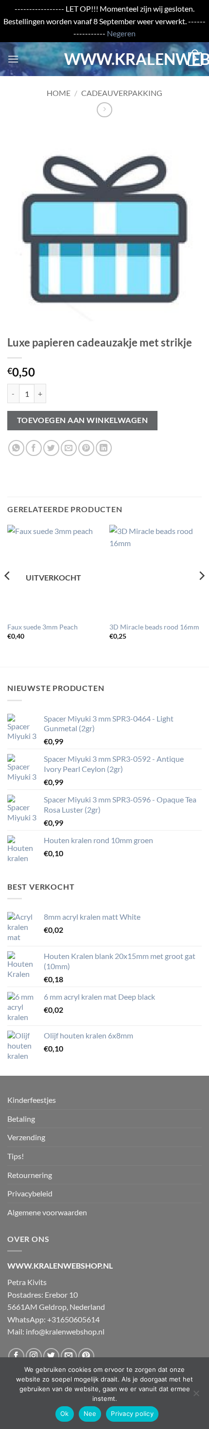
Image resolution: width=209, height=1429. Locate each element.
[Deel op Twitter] (51, 448)
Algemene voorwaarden (47, 1212)
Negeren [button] (121, 33)
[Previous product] (104, 109)
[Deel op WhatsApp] (16, 448)
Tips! (15, 1156)
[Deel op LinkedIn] (104, 448)
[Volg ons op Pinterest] (86, 1356)
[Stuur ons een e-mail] (69, 1356)
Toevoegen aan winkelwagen (82, 420)
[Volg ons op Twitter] (51, 1356)
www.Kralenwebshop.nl (104, 59)
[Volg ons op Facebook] (16, 1356)
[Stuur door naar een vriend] (69, 448)
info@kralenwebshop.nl (65, 1331)
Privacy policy (132, 1413)
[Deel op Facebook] (34, 448)
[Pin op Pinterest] (86, 448)
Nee (90, 1413)
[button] (13, 59)
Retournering (29, 1174)
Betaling (21, 1118)
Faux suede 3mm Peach (42, 627)
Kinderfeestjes (31, 1099)
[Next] (201, 595)
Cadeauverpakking (121, 92)
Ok (64, 1413)
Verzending (26, 1137)
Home (58, 92)
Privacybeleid (29, 1193)
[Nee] (196, 1396)
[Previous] (8, 595)
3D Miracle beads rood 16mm (154, 627)
